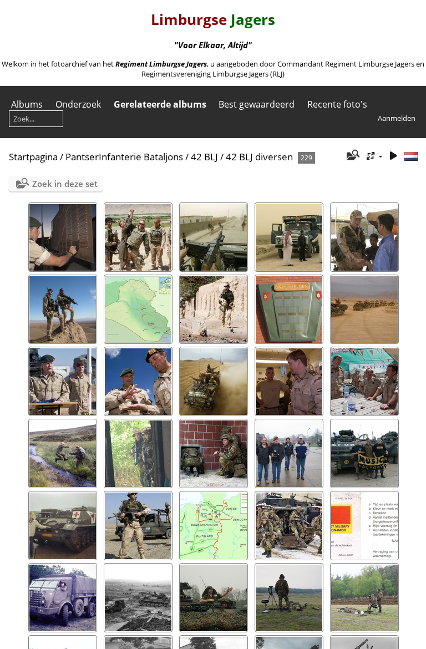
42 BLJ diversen (259, 156)
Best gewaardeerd (257, 104)
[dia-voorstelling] (393, 156)
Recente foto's (337, 104)
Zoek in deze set (65, 183)
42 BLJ (204, 156)
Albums (27, 104)
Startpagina (33, 156)
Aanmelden (396, 118)
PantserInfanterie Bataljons (124, 156)
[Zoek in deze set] (352, 156)
